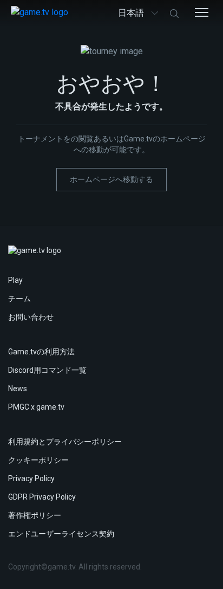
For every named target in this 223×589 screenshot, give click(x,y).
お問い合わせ (31, 317)
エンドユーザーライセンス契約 (61, 533)
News (17, 388)
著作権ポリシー (34, 515)
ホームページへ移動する (111, 179)
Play (15, 280)
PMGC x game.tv (36, 407)
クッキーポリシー (38, 460)
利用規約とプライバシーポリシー (65, 441)
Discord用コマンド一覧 (47, 370)
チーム (19, 298)
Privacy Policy (31, 478)
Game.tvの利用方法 (41, 351)
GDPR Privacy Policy (42, 497)
